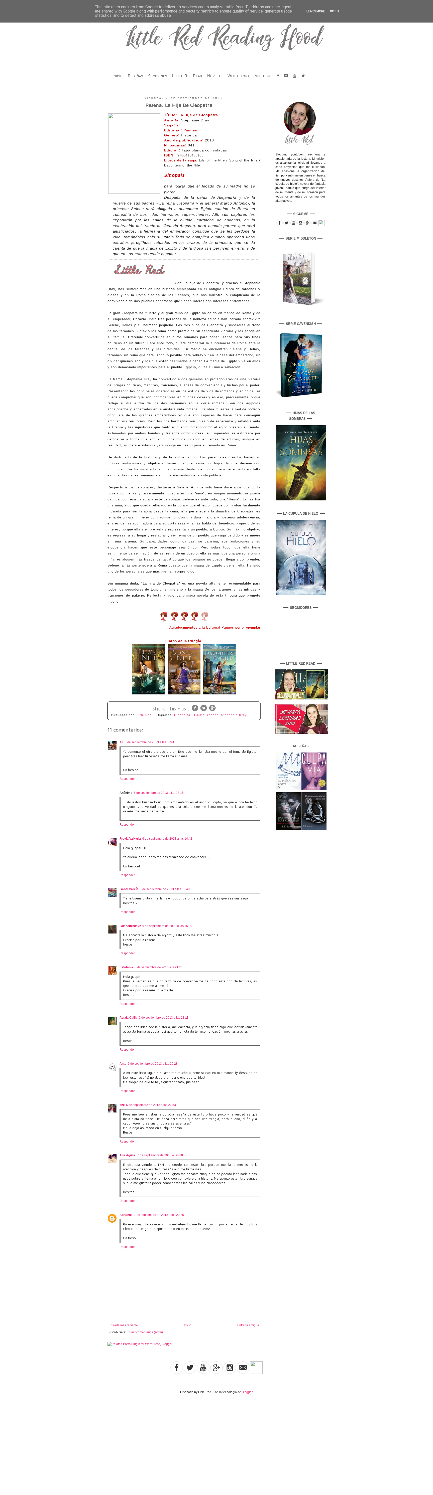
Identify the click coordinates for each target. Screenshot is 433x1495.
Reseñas (135, 76)
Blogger (247, 1392)
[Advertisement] (52, 1439)
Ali (121, 742)
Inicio (118, 76)
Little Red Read (187, 76)
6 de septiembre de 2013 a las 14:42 (167, 838)
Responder (127, 779)
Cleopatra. (183, 714)
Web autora (239, 76)
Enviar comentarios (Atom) (145, 1332)
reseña (213, 714)
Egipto (199, 714)
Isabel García (129, 889)
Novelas (215, 76)
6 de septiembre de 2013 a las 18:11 (163, 1017)
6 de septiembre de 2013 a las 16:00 (167, 926)
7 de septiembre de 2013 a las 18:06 (162, 1155)
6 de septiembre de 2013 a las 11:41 (149, 742)
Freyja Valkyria (130, 838)
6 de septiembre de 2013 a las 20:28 (153, 1063)
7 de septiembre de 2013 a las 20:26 (159, 1215)
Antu (123, 1063)
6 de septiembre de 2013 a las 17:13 (159, 967)
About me (263, 76)
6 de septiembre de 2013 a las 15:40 (165, 889)
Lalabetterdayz (130, 926)
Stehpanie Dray (234, 714)
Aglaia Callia (128, 1017)
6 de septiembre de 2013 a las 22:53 (151, 1105)
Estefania (126, 967)
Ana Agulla (128, 1155)
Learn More (315, 11)
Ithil (122, 1105)
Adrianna (126, 1215)
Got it (334, 11)
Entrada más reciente (123, 1325)
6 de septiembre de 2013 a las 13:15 (159, 793)
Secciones (157, 76)
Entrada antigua (248, 1325)
